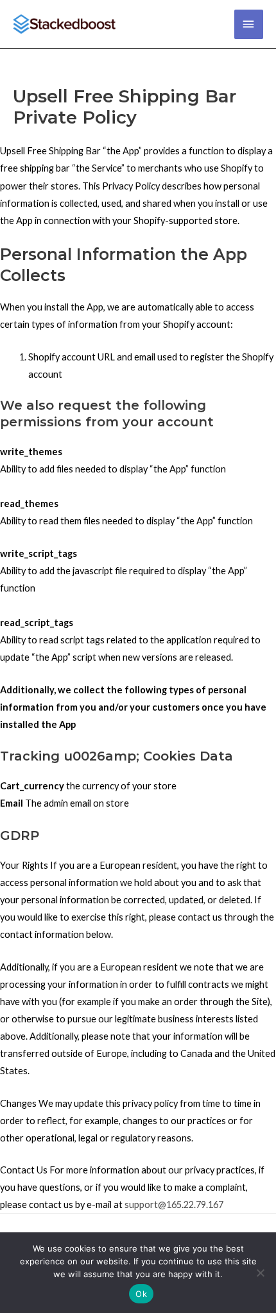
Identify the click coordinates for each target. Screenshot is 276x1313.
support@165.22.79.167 (174, 1204)
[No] (260, 1272)
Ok (141, 1294)
